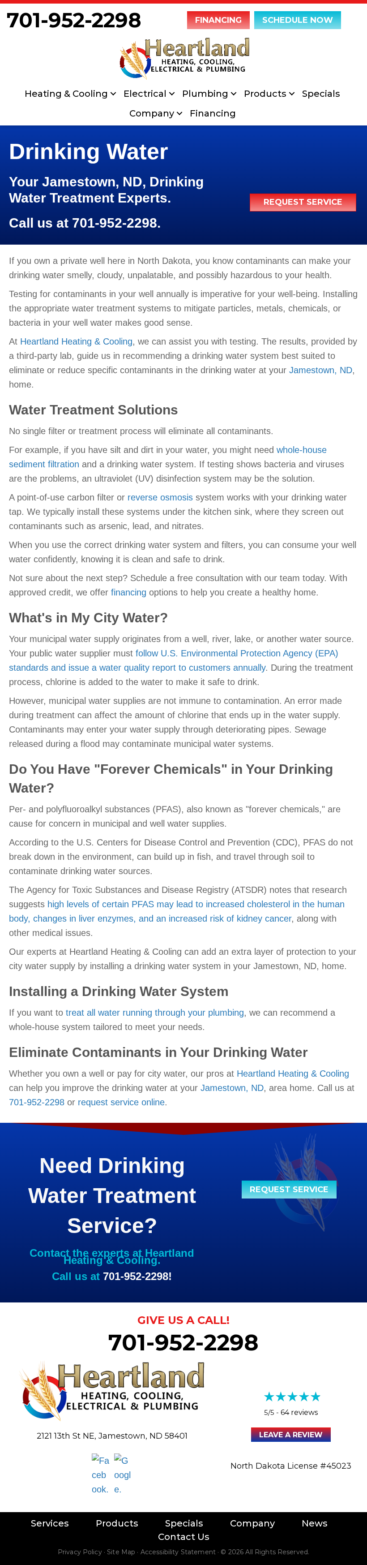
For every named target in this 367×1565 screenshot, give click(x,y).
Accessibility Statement (178, 1552)
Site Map (121, 1552)
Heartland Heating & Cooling (76, 341)
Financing (213, 113)
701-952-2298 (74, 20)
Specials (321, 93)
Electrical (145, 93)
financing (128, 592)
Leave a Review (291, 1435)
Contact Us (183, 1536)
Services (50, 1523)
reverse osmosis (160, 497)
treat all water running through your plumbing (155, 1012)
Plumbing (205, 93)
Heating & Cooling (66, 93)
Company (151, 113)
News (315, 1523)
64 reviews (299, 1412)
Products (265, 93)
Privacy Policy (80, 1552)
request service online (121, 1102)
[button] (113, 93)
